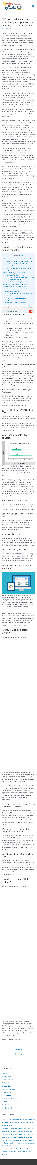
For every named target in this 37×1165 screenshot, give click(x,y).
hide (21, 255)
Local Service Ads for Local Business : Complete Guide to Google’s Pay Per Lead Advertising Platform (17, 1151)
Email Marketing (7, 1095)
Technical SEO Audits (9, 1089)
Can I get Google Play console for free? (20, 277)
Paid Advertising (7, 1092)
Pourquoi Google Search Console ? (14, 286)
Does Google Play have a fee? (17, 282)
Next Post (18, 1054)
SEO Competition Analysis (10, 1098)
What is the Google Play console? (14, 273)
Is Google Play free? (14, 279)
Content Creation (7, 1080)
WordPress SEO (7, 1076)
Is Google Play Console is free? (15, 275)
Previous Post (18, 1049)
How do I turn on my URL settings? (14, 302)
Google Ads (5, 1105)
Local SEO (5, 1073)
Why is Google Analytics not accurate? (15, 284)
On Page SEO (6, 1083)
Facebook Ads (6, 1102)
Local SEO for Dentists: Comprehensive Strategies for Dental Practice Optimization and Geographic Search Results (18, 1122)
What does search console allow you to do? (19, 261)
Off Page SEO (6, 1086)
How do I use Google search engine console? (17, 259)
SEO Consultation (7, 1108)
